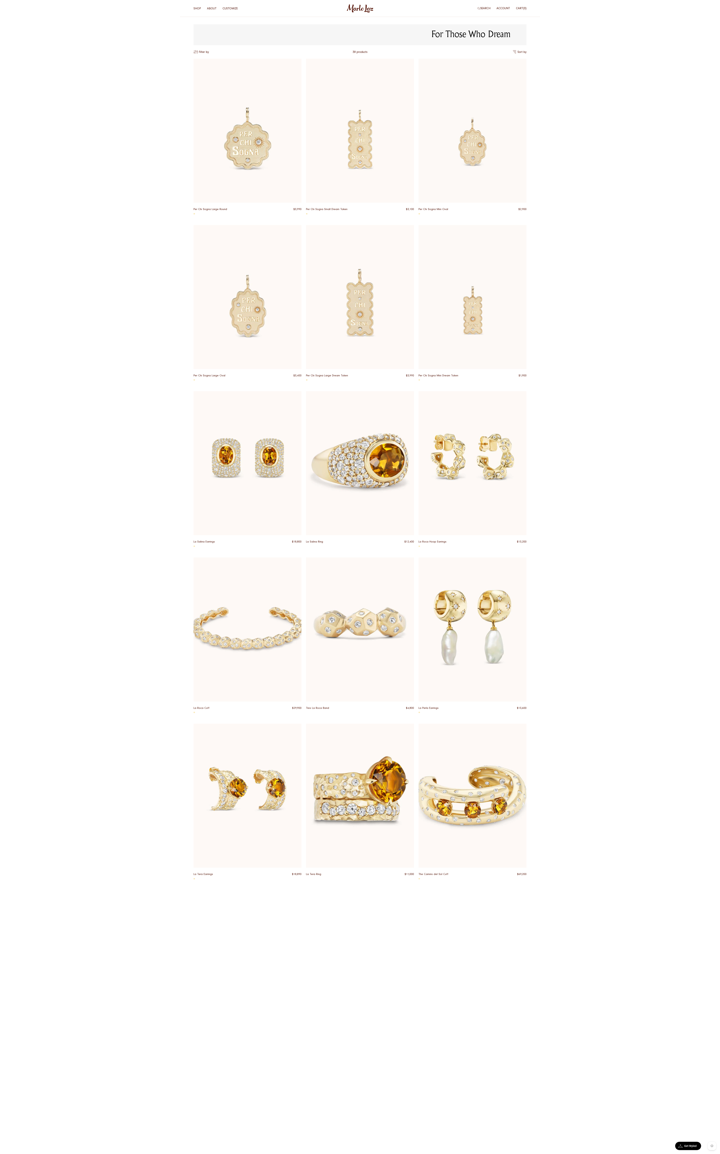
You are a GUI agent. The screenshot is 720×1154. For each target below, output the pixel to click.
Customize (230, 8)
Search (485, 8)
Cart (521, 8)
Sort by (522, 52)
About (212, 8)
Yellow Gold (194, 214)
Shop (197, 8)
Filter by (204, 52)
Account (503, 8)
